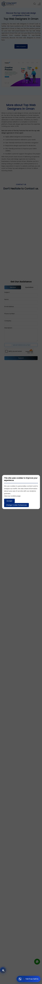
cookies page (16, 496)
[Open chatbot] (3, 970)
